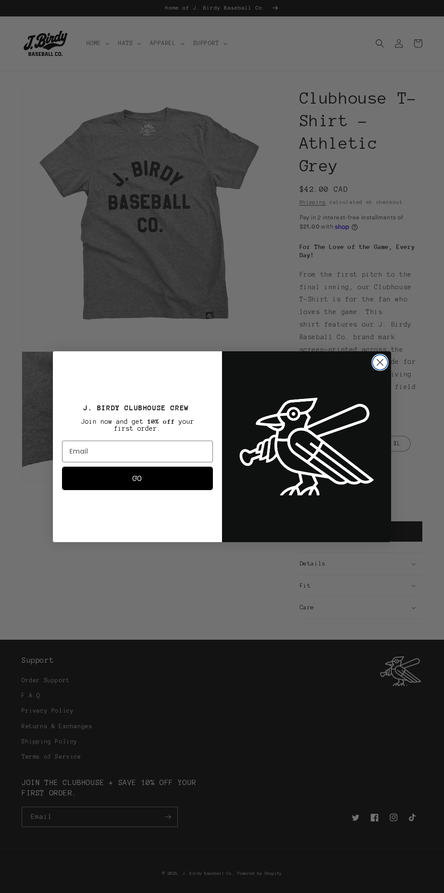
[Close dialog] (380, 362)
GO (137, 478)
